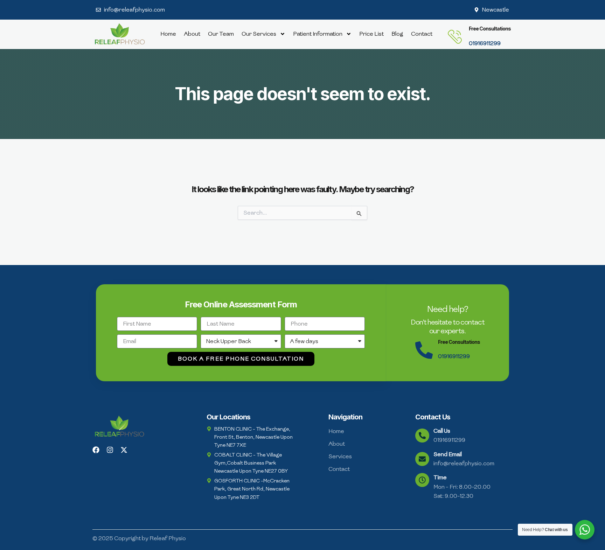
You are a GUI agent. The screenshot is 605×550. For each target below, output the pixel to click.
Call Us (441, 430)
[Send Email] (422, 459)
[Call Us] (422, 436)
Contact (421, 33)
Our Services (259, 33)
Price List (371, 33)
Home (168, 33)
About (192, 33)
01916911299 (485, 43)
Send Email (447, 454)
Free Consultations (490, 29)
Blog (397, 33)
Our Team (221, 33)
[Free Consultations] (455, 37)
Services (340, 456)
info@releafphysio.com (463, 463)
